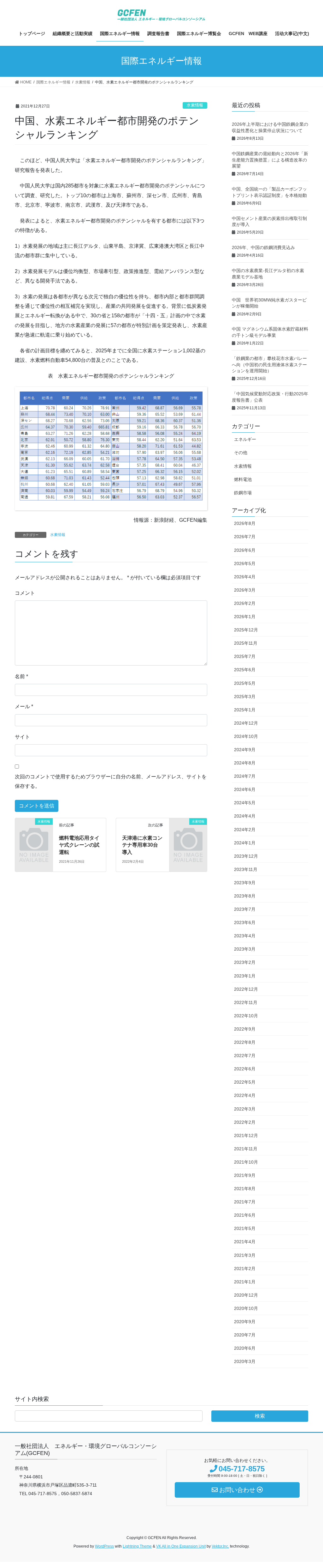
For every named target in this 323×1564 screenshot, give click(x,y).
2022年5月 (244, 1082)
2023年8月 (244, 895)
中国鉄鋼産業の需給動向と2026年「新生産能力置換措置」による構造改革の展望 (270, 159)
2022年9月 (244, 1029)
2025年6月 (244, 669)
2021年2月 (244, 1268)
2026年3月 (244, 590)
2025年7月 (244, 656)
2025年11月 (245, 643)
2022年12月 (246, 989)
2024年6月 (244, 789)
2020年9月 (244, 1321)
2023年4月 (244, 935)
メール (24, 706)
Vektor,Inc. (220, 1546)
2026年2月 (244, 603)
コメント (25, 593)
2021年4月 (244, 1241)
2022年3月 (244, 1108)
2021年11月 (245, 1148)
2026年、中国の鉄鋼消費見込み (263, 247)
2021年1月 (244, 1281)
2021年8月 (244, 1188)
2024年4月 (244, 816)
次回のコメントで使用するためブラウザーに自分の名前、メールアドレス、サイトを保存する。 (111, 781)
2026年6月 (244, 550)
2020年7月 (244, 1334)
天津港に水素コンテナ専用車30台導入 (142, 845)
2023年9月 (244, 882)
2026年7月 (244, 536)
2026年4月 (244, 576)
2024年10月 (246, 736)
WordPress (104, 1546)
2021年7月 (244, 1201)
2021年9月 (244, 1175)
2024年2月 (244, 829)
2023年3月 (244, 949)
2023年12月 (246, 856)
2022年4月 (244, 1095)
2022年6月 (244, 1068)
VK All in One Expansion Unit (181, 1546)
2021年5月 (244, 1228)
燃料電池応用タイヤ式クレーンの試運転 (79, 845)
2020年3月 (244, 1361)
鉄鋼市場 (243, 492)
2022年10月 (246, 1015)
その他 (240, 452)
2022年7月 (244, 1055)
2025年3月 (244, 696)
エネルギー (245, 439)
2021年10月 (246, 1162)
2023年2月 (244, 962)
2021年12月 (246, 1135)
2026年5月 (244, 563)
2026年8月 (244, 523)
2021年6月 (244, 1215)
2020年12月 (246, 1295)
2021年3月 (244, 1255)
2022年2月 (244, 1122)
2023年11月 (245, 869)
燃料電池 (243, 479)
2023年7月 (244, 909)
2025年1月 (244, 709)
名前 (21, 676)
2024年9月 (244, 749)
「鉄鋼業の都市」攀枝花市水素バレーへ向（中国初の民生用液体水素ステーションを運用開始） (269, 364)
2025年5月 (244, 683)
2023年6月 (244, 922)
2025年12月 (246, 629)
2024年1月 (244, 842)
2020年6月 (244, 1348)
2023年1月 (244, 975)
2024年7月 (244, 776)
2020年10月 (246, 1308)
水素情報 (195, 105)
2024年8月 (244, 762)
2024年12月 (246, 723)
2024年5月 (244, 802)
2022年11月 (245, 1002)
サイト (22, 736)
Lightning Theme (137, 1546)
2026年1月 (244, 616)
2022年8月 (244, 1042)
